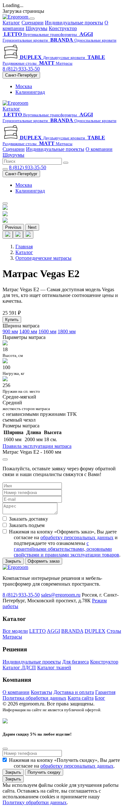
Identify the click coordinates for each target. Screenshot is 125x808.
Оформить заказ (44, 561)
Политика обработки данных (34, 698)
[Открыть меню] (5, 203)
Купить (12, 319)
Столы (114, 631)
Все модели (15, 631)
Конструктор (63, 28)
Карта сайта (81, 698)
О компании (99, 149)
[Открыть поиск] (5, 169)
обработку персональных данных (76, 537)
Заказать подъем (27, 525)
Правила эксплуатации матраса (37, 446)
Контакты (41, 692)
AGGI (53, 631)
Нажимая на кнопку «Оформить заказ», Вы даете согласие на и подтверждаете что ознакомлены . (65, 543)
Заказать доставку (28, 519)
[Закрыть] (32, 19)
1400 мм (28, 331)
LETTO (37, 631)
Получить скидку (44, 772)
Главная (24, 246)
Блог (100, 698)
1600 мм (47, 331)
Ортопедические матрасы (43, 258)
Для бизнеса (75, 661)
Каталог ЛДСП (19, 667)
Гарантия (105, 692)
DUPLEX (95, 631)
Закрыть (13, 561)
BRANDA (72, 631)
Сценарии (32, 22)
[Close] (5, 459)
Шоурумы (36, 28)
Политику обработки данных (35, 802)
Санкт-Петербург (21, 75)
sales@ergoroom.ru (60, 595)
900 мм (10, 331)
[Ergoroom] (16, 17)
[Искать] (65, 163)
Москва (23, 86)
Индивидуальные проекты (74, 22)
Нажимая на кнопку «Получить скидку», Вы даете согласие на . (64, 763)
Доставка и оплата (74, 692)
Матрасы (12, 636)
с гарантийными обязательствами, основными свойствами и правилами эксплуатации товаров (66, 548)
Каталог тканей (54, 667)
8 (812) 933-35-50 (21, 68)
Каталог (11, 22)
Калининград (30, 92)
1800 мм (67, 331)
